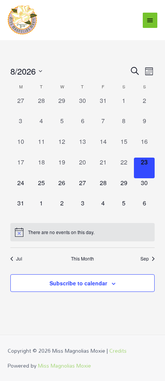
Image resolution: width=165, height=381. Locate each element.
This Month (82, 259)
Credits (118, 350)
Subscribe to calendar (78, 283)
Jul (19, 259)
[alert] (82, 232)
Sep (144, 259)
